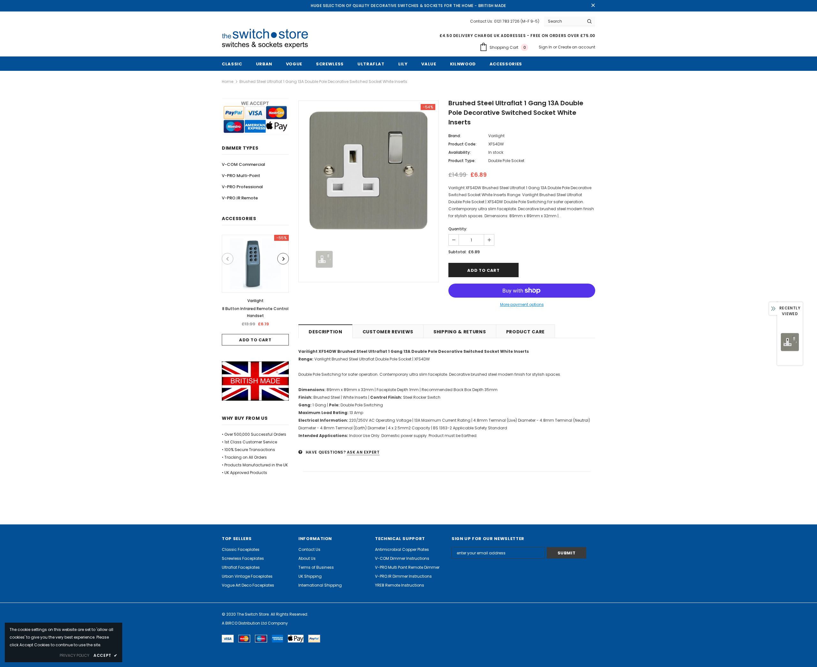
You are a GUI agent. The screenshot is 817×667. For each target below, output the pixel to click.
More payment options (522, 304)
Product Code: (462, 144)
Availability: (459, 152)
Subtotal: (457, 252)
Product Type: (462, 160)
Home (227, 81)
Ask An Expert (363, 452)
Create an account (576, 47)
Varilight (255, 300)
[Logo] (267, 39)
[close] (593, 6)
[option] (255, 290)
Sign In (546, 47)
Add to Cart (255, 340)
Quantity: (457, 229)
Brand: (454, 135)
